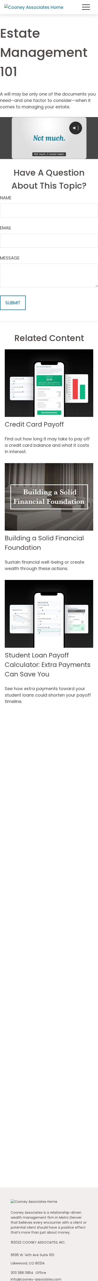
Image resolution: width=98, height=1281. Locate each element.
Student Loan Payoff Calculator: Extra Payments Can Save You (48, 665)
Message (10, 258)
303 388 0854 (22, 1272)
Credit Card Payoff (34, 424)
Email (5, 228)
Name (5, 198)
